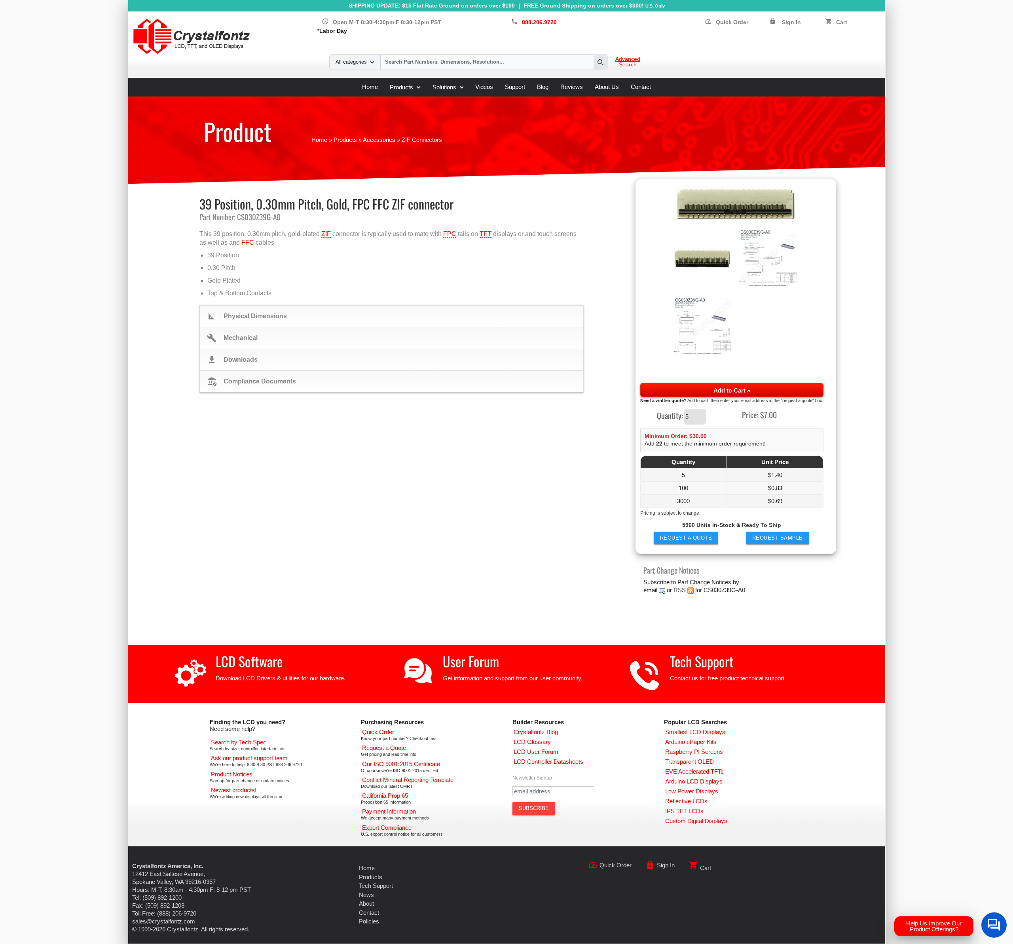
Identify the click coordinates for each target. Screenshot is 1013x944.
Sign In (791, 22)
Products (401, 87)
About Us (607, 87)
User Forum (471, 661)
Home (370, 87)
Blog (542, 87)
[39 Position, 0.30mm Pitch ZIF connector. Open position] (736, 205)
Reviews (571, 87)
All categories (351, 62)
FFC (247, 242)
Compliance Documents (251, 381)
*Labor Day (332, 31)
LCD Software (249, 661)
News (366, 894)
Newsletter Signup (532, 778)
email (650, 590)
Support (515, 87)
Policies (369, 921)
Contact (641, 87)
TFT (485, 233)
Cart (841, 22)
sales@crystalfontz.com (163, 921)
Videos (484, 87)
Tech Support (702, 661)
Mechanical (232, 338)
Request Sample (777, 538)
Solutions (444, 87)
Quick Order (726, 22)
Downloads (232, 359)
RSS (679, 590)
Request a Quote (686, 538)
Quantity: (670, 415)
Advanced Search (627, 62)
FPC (449, 233)
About (366, 903)
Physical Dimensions (247, 316)
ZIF (326, 233)
